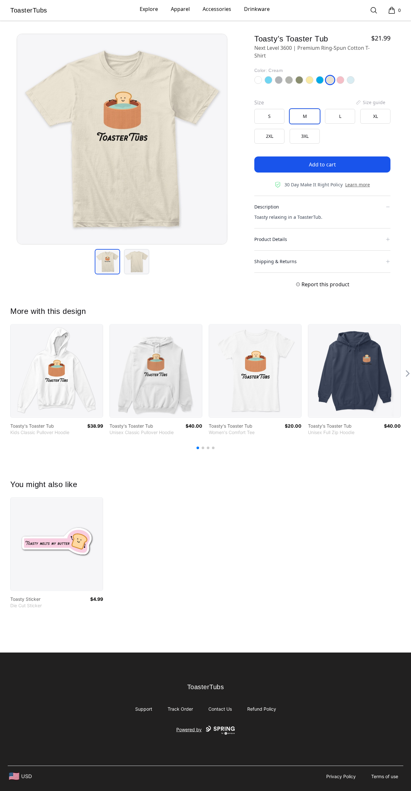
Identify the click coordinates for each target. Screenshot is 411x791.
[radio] (269, 116)
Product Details (270, 239)
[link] (57, 370)
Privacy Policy (341, 776)
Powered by (189, 729)
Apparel (180, 9)
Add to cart (322, 164)
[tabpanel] (122, 139)
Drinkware (257, 9)
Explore (149, 9)
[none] (370, 102)
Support (143, 709)
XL (375, 116)
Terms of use (384, 776)
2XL (269, 136)
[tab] (107, 262)
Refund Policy (261, 709)
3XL (305, 136)
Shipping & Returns (275, 261)
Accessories (217, 9)
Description (266, 207)
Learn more (357, 185)
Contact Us (220, 709)
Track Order (180, 709)
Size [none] (259, 102)
